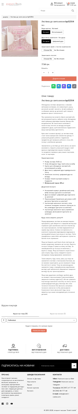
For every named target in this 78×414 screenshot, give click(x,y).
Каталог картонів (33, 388)
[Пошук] (72, 10)
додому (5, 17)
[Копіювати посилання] (74, 86)
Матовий (46, 32)
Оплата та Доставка (34, 379)
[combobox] (57, 10)
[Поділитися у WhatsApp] (53, 86)
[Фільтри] (4, 320)
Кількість (45, 68)
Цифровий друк (58, 41)
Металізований (57, 32)
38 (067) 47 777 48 (68, 388)
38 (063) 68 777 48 (60, 391)
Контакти (30, 391)
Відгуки (29, 385)
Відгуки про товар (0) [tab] (20, 314)
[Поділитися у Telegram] (59, 86)
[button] (4, 4)
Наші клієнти (31, 382)
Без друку (46, 41)
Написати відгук (39, 330)
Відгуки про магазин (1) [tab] (58, 314)
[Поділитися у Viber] (64, 86)
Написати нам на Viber (66, 379)
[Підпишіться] (74, 365)
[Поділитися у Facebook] (69, 86)
